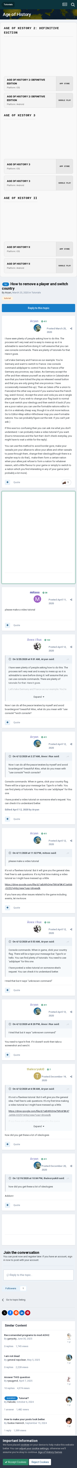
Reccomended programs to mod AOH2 (26, 1335)
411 (45, 321)
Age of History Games (50, 1452)
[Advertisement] (38, 533)
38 (45, 593)
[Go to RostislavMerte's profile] (69, 1379)
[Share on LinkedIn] (21, 1312)
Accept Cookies (16, 1462)
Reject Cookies (40, 1462)
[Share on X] (4, 1312)
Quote (16, 482)
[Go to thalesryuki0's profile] (37, 1076)
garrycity (11, 1338)
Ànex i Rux (47, 756)
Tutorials (36, 292)
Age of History (17, 14)
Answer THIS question (17, 1377)
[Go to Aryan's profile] (37, 328)
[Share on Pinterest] (27, 1312)
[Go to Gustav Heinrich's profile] (69, 1421)
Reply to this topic (38, 308)
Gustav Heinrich (15, 1423)
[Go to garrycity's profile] (69, 1337)
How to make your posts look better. (24, 1419)
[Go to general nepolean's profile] (69, 1358)
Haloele (11, 1401)
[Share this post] (71, 328)
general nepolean (16, 1359)
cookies (25, 1444)
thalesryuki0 (51, 1178)
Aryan (8, 292)
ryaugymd (12, 1380)
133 (48, 640)
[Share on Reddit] (16, 1312)
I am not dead (12, 1356)
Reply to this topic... (20, 1274)
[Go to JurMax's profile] (69, 1400)
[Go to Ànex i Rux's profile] (37, 646)
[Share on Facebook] (10, 1312)
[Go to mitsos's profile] (37, 599)
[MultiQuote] (7, 482)
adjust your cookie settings (34, 1448)
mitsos (46, 853)
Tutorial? (24, 1398)
